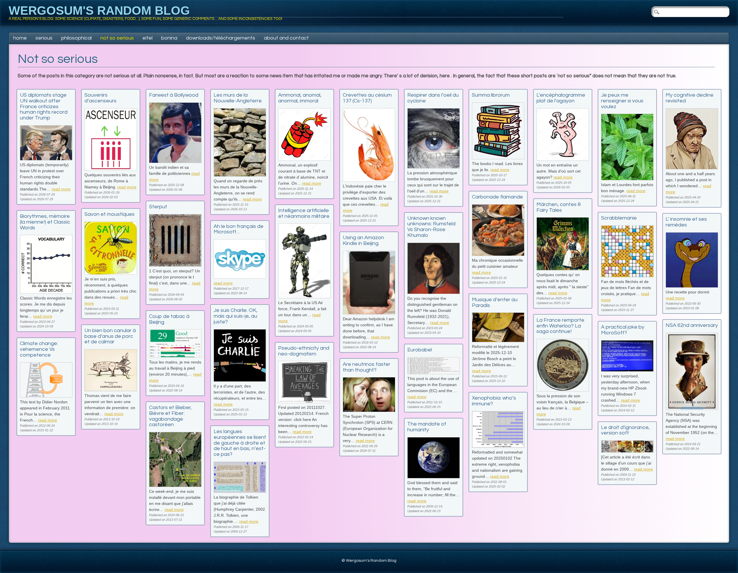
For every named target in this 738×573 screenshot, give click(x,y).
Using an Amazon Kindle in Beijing (363, 240)
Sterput (158, 206)
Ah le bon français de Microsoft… (238, 229)
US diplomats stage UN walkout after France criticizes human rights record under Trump (43, 106)
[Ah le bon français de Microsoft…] (240, 277)
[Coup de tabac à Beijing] (175, 356)
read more (61, 189)
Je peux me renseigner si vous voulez (622, 100)
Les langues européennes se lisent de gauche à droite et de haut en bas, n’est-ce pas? (240, 443)
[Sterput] (175, 265)
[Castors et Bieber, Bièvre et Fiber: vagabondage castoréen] (175, 485)
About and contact (286, 38)
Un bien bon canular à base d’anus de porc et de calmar (110, 336)
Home (20, 38)
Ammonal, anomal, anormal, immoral (299, 98)
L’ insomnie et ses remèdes (686, 222)
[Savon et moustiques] (110, 273)
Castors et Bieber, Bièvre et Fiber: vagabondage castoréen (170, 416)
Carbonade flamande (497, 197)
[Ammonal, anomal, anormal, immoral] (304, 159)
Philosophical (76, 38)
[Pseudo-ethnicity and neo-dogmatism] (304, 401)
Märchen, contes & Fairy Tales (558, 207)
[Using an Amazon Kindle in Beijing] (369, 313)
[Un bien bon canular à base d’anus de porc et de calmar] (110, 389)
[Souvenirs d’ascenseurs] (110, 169)
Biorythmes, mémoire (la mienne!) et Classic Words (45, 222)
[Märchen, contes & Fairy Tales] (562, 268)
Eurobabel (419, 350)
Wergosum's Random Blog (99, 10)
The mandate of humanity (426, 426)
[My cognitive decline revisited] (692, 168)
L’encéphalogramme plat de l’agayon (560, 98)
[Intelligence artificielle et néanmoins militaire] (304, 296)
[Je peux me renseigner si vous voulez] (627, 178)
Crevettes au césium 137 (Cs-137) (367, 98)
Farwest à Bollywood (173, 95)
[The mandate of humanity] (433, 477)
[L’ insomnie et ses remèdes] (692, 286)
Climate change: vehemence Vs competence (39, 349)
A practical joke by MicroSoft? (622, 330)
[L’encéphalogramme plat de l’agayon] (562, 159)
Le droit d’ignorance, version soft (625, 430)
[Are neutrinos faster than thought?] (369, 410)
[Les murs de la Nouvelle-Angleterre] (240, 175)
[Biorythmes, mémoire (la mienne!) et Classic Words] (46, 292)
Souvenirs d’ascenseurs (100, 98)
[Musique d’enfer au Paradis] (498, 340)
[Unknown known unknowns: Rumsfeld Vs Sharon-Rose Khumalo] (433, 292)
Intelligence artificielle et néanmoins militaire (304, 213)
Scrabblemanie (619, 218)
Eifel (147, 38)
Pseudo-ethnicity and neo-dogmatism (303, 351)
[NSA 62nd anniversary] (692, 408)
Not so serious (117, 38)
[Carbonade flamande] (498, 254)
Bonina (169, 38)
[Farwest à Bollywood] (175, 161)
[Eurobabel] (433, 372)
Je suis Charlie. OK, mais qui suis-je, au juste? (235, 316)
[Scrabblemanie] (627, 275)
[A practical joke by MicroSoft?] (627, 370)
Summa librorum (491, 95)
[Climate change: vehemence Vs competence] (46, 396)
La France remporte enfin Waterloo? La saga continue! (560, 325)
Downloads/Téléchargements (220, 38)
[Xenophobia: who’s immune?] (498, 446)
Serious (43, 38)
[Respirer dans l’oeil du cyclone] (433, 167)
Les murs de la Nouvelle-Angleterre (238, 98)
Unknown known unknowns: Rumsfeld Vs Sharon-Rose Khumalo (431, 227)
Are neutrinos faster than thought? (366, 367)
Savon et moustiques (109, 214)
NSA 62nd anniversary (692, 325)
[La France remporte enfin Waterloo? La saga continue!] (562, 390)
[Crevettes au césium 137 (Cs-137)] (369, 180)
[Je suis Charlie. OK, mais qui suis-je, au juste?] (240, 380)
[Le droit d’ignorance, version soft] (627, 451)
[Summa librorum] (498, 157)
